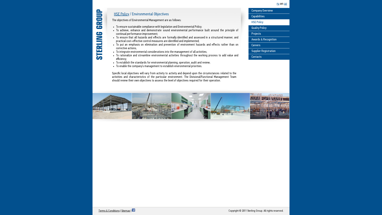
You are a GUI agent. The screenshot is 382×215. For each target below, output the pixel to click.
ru (278, 4)
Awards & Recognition (264, 39)
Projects (256, 33)
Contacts (256, 57)
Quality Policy (258, 28)
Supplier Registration (263, 51)
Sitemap (125, 210)
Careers (255, 45)
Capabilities (258, 16)
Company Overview (262, 10)
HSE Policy (121, 14)
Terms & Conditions (109, 210)
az (285, 4)
